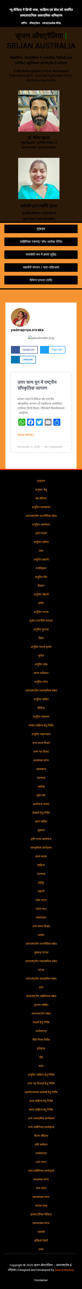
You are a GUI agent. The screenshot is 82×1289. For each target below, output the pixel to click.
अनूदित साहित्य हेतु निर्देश (41, 1074)
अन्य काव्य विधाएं (41, 743)
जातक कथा (41, 1205)
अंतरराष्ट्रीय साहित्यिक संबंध (41, 996)
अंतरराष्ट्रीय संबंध (41, 1013)
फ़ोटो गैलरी (41, 533)
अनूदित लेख (41, 664)
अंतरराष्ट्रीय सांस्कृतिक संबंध (41, 978)
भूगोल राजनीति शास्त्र (41, 620)
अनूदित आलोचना (41, 524)
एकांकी (41, 1232)
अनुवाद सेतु (41, 489)
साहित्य (41, 865)
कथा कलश (41, 856)
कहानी (41, 891)
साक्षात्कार (41, 917)
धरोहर (41, 935)
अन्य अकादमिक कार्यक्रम (41, 1118)
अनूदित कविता (41, 542)
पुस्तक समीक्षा (41, 1005)
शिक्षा (41, 638)
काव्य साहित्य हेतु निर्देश (41, 1109)
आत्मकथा (41, 769)
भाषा (41, 550)
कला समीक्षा (41, 821)
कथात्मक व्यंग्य (41, 760)
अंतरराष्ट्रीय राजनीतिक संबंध (41, 516)
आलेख (41, 786)
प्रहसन (41, 481)
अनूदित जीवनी (41, 594)
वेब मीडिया (41, 498)
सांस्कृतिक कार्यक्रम (41, 847)
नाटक (41, 970)
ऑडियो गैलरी (41, 1240)
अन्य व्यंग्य (41, 1162)
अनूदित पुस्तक (41, 629)
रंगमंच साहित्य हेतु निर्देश (41, 725)
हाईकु (41, 882)
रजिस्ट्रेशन (34, 23)
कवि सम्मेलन (41, 1144)
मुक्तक (41, 830)
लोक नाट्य (41, 900)
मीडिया (41, 708)
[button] (77, 296)
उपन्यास (41, 778)
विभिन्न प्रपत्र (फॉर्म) (41, 280)
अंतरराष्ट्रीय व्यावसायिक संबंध (41, 690)
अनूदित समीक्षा (41, 699)
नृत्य (41, 987)
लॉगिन (24, 23)
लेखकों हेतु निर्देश (41, 812)
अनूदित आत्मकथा (41, 507)
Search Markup (64, 1270)
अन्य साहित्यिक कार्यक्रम (41, 1127)
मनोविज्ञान (41, 568)
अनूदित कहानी (41, 559)
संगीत (41, 603)
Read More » (26, 434)
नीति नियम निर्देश (41, 1039)
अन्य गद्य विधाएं (41, 751)
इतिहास (41, 1048)
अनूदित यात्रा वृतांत (41, 647)
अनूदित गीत (41, 577)
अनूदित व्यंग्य (41, 681)
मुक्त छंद (41, 795)
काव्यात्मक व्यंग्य (41, 1197)
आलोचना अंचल (41, 804)
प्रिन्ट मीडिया (41, 1136)
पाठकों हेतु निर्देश (41, 1022)
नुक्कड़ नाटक (41, 952)
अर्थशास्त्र (41, 1031)
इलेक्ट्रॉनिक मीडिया (41, 1214)
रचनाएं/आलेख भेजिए (51, 23)
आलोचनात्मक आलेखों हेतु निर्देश (41, 1092)
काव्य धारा (41, 908)
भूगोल (41, 655)
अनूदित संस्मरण (41, 716)
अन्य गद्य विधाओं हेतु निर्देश (41, 1083)
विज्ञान (41, 585)
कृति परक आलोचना (41, 839)
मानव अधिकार (41, 673)
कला (41, 1066)
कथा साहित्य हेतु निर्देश (41, 1101)
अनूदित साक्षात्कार (41, 734)
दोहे (41, 1057)
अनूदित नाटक (41, 612)
